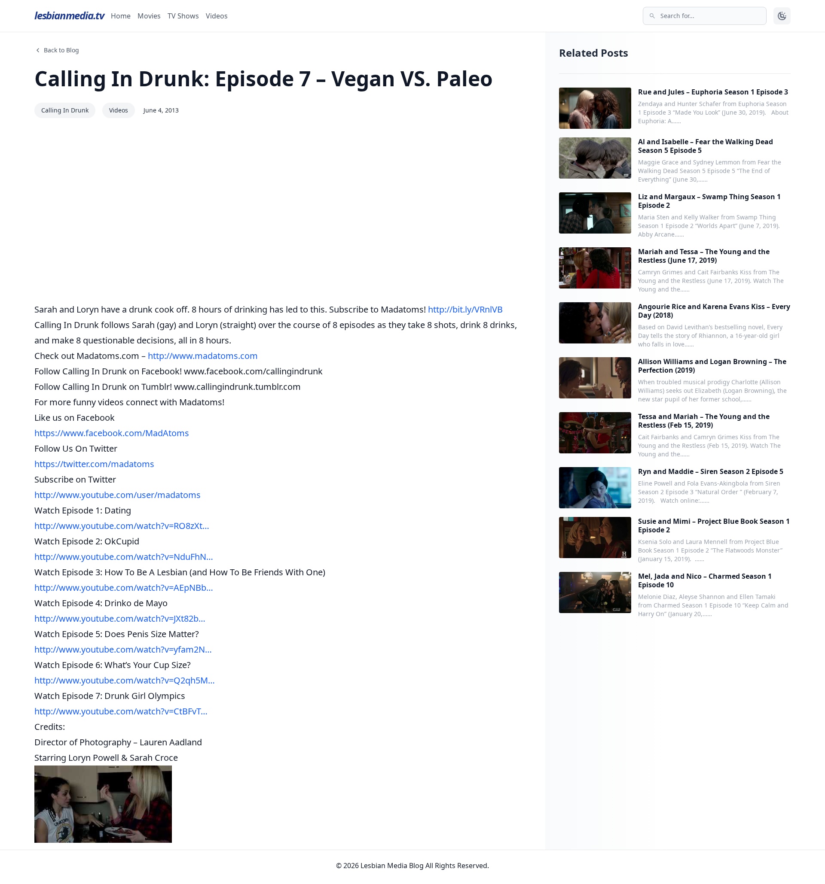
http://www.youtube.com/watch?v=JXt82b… (119, 618)
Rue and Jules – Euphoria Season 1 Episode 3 (713, 92)
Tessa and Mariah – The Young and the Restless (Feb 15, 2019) (704, 420)
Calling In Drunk (65, 110)
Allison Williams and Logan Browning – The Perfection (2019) (712, 365)
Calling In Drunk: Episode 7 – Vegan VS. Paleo (263, 78)
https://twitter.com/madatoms (94, 464)
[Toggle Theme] (782, 15)
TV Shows (183, 16)
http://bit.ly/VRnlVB (465, 309)
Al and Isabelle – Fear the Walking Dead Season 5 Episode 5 (705, 146)
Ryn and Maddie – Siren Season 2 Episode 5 (710, 471)
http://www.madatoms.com (203, 355)
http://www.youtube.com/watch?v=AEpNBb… (123, 587)
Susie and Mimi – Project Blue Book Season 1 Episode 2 (714, 525)
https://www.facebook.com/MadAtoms (111, 433)
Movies (149, 16)
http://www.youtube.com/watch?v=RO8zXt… (121, 526)
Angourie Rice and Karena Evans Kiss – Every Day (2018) (714, 310)
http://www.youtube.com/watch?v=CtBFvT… (121, 711)
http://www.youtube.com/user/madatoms (117, 495)
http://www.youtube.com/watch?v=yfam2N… (123, 649)
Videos (217, 16)
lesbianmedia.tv (69, 15)
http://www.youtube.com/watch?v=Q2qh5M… (124, 680)
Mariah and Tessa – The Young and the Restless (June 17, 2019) (704, 255)
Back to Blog (61, 50)
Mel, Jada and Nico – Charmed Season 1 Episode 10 (705, 580)
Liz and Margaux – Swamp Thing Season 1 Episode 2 (709, 201)
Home (121, 16)
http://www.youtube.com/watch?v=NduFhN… (123, 556)
